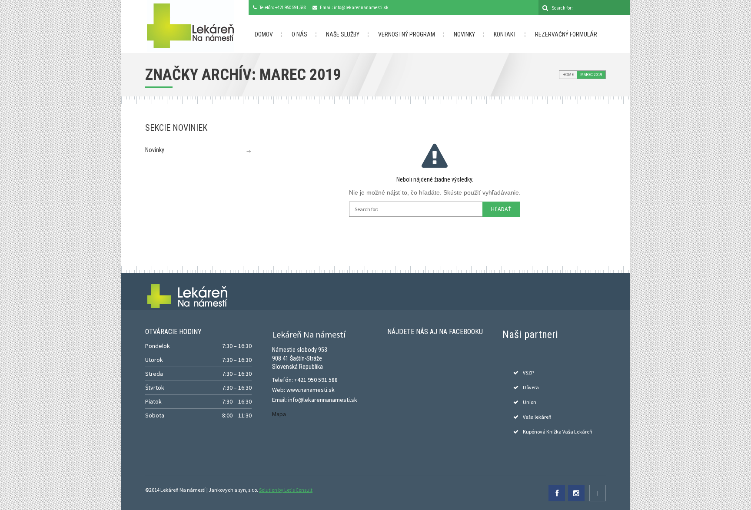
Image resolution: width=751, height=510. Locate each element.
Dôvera (531, 387)
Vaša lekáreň (537, 417)
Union (529, 402)
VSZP (528, 372)
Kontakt (505, 34)
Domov (264, 34)
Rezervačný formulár (566, 34)
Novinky (464, 34)
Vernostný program (406, 34)
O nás (299, 34)
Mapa (279, 414)
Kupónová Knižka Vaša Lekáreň (557, 431)
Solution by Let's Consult (285, 490)
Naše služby (342, 34)
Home (568, 74)
